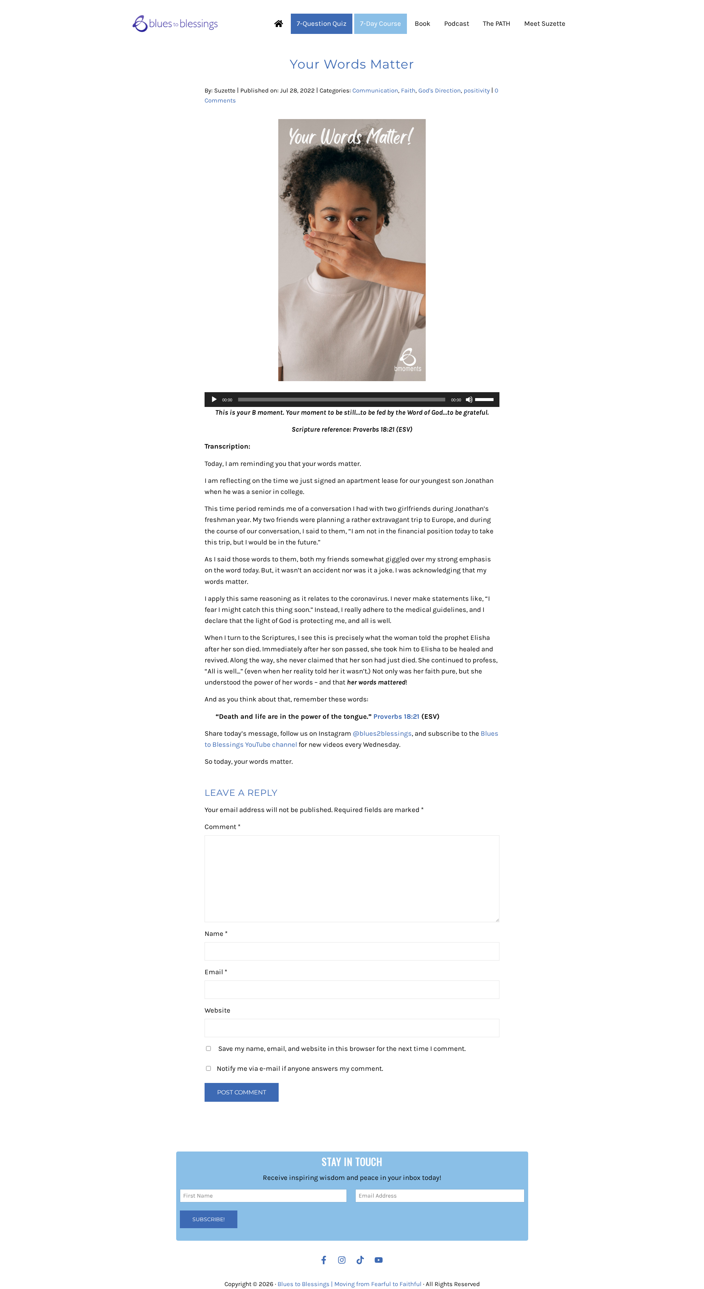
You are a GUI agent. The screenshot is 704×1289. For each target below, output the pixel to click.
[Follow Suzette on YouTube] (380, 1260)
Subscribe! (208, 1219)
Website (217, 1010)
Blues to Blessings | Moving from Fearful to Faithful (350, 1283)
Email (216, 972)
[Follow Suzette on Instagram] (343, 1260)
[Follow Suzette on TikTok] (362, 1260)
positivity (477, 90)
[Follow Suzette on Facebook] (324, 1260)
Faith (408, 90)
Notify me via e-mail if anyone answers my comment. (300, 1069)
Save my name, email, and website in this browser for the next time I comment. (342, 1049)
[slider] (485, 398)
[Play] (214, 399)
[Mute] (469, 399)
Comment (223, 827)
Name (216, 934)
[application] (352, 399)
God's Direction (439, 90)
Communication (375, 90)
